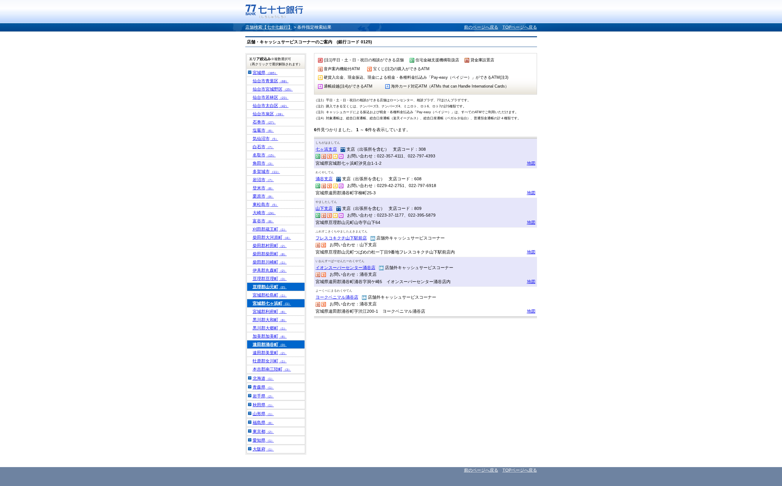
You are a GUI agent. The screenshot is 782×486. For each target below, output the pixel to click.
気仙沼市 (265, 138)
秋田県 (263, 404)
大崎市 (264, 212)
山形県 (263, 413)
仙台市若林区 (271, 97)
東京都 (263, 431)
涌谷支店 (324, 178)
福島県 (263, 422)
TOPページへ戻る (519, 27)
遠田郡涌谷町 (270, 344)
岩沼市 (263, 179)
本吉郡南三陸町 (272, 369)
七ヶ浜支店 (326, 149)
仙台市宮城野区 (273, 89)
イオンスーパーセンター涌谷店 (345, 267)
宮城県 (265, 72)
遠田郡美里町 (270, 352)
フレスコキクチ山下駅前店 (341, 238)
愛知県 (263, 440)
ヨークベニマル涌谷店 (337, 297)
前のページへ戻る (481, 27)
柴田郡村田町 (270, 245)
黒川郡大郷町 (270, 328)
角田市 (263, 163)
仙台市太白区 (271, 105)
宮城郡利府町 (270, 311)
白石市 (263, 146)
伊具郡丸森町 (270, 270)
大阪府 (263, 449)
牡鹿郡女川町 (270, 360)
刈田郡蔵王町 (270, 229)
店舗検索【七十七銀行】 (268, 27)
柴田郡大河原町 (272, 237)
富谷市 (263, 220)
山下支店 (324, 208)
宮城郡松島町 (270, 295)
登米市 (263, 187)
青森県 (263, 387)
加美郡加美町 (270, 336)
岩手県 (263, 396)
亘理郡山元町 (270, 286)
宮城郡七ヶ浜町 (272, 303)
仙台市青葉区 (271, 80)
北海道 (263, 378)
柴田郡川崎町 (270, 262)
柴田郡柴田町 (270, 253)
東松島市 (265, 204)
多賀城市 (266, 171)
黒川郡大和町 (270, 319)
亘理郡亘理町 (270, 278)
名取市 (264, 155)
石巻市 (264, 122)
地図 (531, 163)
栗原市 (263, 196)
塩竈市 (263, 130)
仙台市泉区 (268, 113)
